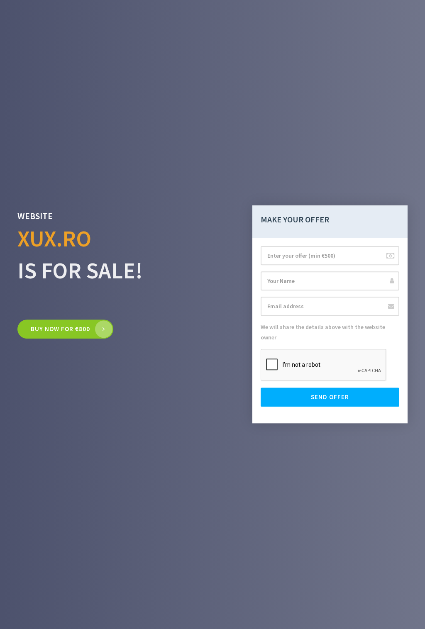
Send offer (330, 397)
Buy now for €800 (60, 329)
